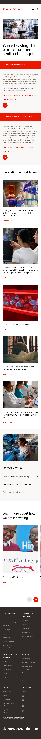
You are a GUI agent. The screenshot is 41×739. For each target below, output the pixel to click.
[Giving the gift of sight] (20, 549)
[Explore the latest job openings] (20, 447)
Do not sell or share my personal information (13, 718)
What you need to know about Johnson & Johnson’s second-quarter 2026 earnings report (20, 213)
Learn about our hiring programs (17, 484)
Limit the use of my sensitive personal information (14, 720)
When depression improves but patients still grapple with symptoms (20, 368)
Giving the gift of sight (13, 577)
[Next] (35, 599)
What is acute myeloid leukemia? (17, 324)
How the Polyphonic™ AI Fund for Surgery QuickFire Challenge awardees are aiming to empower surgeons (20, 270)
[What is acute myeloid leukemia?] (20, 303)
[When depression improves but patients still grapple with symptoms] (20, 349)
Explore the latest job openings (16, 476)
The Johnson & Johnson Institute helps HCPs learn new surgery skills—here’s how (20, 415)
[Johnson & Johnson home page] (12, 9)
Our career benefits (11, 492)
